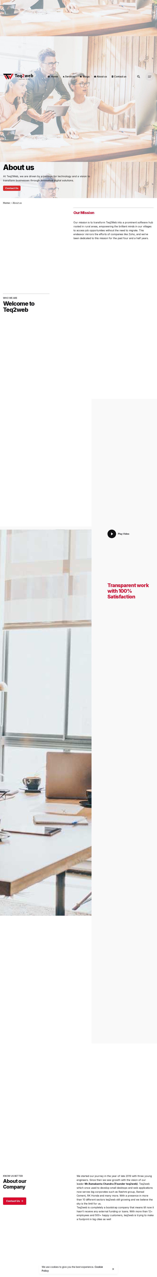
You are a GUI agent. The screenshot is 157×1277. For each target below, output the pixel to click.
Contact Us (11, 188)
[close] (113, 1269)
